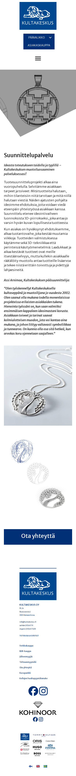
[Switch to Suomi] (30, 766)
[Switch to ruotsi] (45, 766)
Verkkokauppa (26, 645)
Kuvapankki (25, 673)
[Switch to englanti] (38, 766)
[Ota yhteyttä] (38, 537)
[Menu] (38, 58)
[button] (50, 37)
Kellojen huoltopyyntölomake (33, 678)
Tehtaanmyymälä (27, 662)
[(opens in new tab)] (38, 708)
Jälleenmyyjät (26, 656)
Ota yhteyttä (25, 667)
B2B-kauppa (25, 651)
